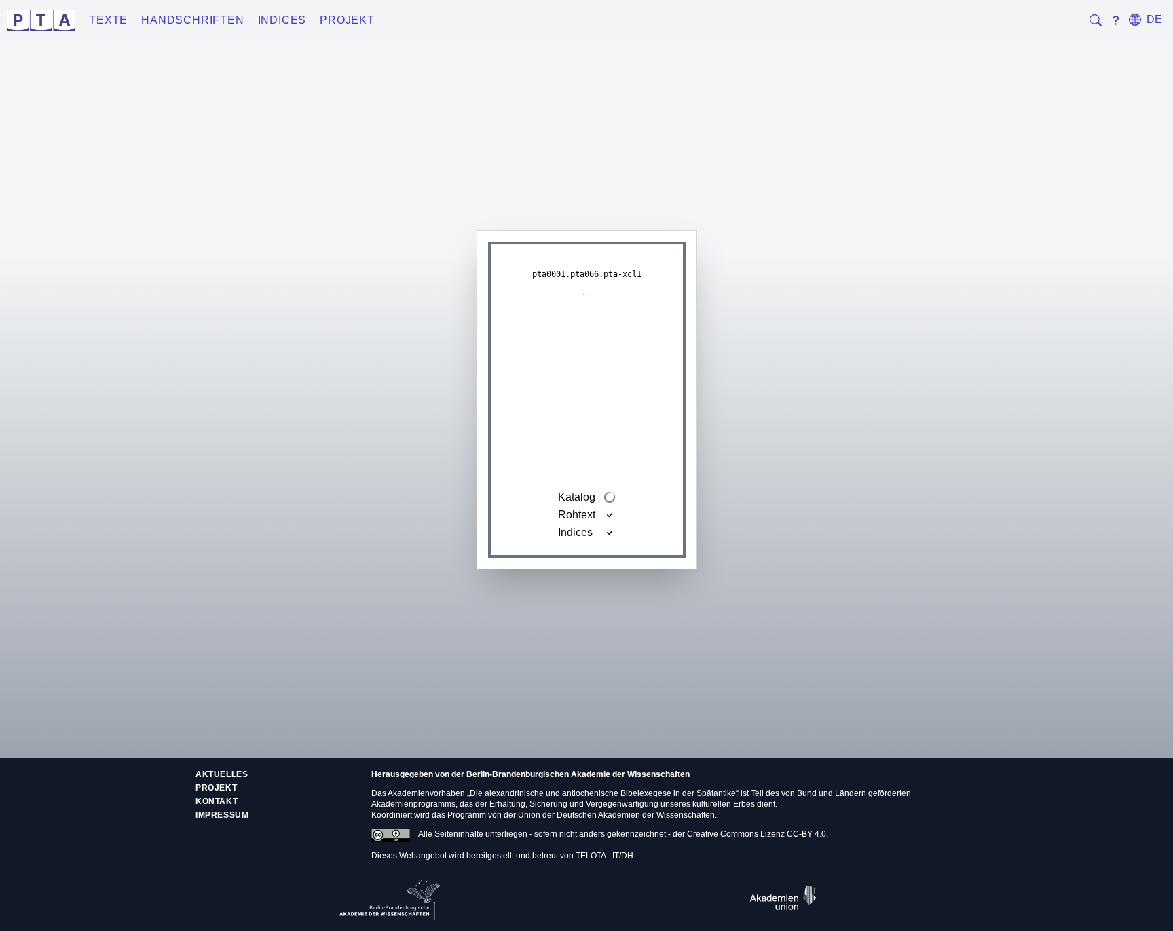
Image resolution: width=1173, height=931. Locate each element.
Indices (282, 20)
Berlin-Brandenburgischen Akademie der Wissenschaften (578, 774)
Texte (108, 20)
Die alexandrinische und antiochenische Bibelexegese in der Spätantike (603, 793)
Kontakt (217, 801)
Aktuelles (222, 774)
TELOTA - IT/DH (604, 855)
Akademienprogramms (413, 804)
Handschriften (192, 20)
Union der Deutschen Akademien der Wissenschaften (616, 815)
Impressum (222, 815)
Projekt (347, 20)
